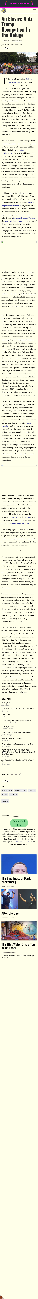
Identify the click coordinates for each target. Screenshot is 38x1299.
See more (19, 48)
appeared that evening (13, 221)
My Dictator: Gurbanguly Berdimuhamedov (16, 732)
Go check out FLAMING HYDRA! (19, 4)
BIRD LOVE (5, 714)
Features (5, 801)
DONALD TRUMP (20, 790)
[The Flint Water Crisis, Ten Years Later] (19, 931)
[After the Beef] (19, 899)
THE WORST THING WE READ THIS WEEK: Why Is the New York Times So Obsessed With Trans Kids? (18, 752)
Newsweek (15, 517)
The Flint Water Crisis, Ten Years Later (18, 946)
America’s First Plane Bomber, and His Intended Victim (17, 761)
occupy (4, 794)
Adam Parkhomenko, (12, 152)
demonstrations (7, 790)
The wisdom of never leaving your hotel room (16, 720)
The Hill (26, 517)
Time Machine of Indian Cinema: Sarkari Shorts (17, 744)
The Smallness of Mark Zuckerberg (16, 880)
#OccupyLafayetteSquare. (19, 523)
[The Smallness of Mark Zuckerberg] (19, 864)
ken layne (32, 790)
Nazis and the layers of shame (11, 738)
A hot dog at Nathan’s (8, 726)
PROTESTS (13, 794)
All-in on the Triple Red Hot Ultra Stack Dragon (17, 708)
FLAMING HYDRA (21, 842)
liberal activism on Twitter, (24, 217)
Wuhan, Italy (5, 702)
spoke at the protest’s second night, (17, 204)
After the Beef (10, 913)
